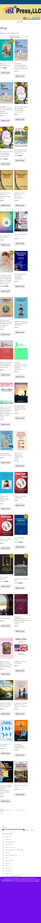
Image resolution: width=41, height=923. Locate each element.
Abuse (7, 836)
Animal (8, 839)
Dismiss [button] (37, 881)
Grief (7, 852)
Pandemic (8, 868)
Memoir (8, 863)
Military (7, 865)
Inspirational (9, 860)
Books (8, 844)
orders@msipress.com (6, 879)
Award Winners (10, 842)
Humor (7, 857)
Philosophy (9, 873)
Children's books (10, 847)
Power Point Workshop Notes (13, 876)
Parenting (8, 870)
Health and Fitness (11, 855)
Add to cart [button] (5, 73)
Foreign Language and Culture (14, 849)
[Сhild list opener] (13, 844)
